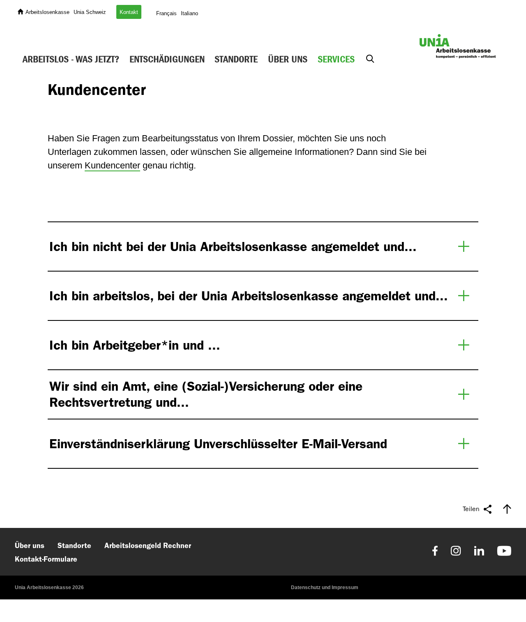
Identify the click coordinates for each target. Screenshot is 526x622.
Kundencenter (112, 165)
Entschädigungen (167, 59)
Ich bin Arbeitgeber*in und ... (134, 345)
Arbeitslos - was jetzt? (71, 59)
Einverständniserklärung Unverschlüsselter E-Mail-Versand (218, 444)
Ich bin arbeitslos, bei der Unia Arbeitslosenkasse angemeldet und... (248, 296)
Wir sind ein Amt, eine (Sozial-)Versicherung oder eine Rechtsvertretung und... (205, 394)
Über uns (287, 59)
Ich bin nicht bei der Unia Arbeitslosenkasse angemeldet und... (233, 246)
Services (336, 59)
